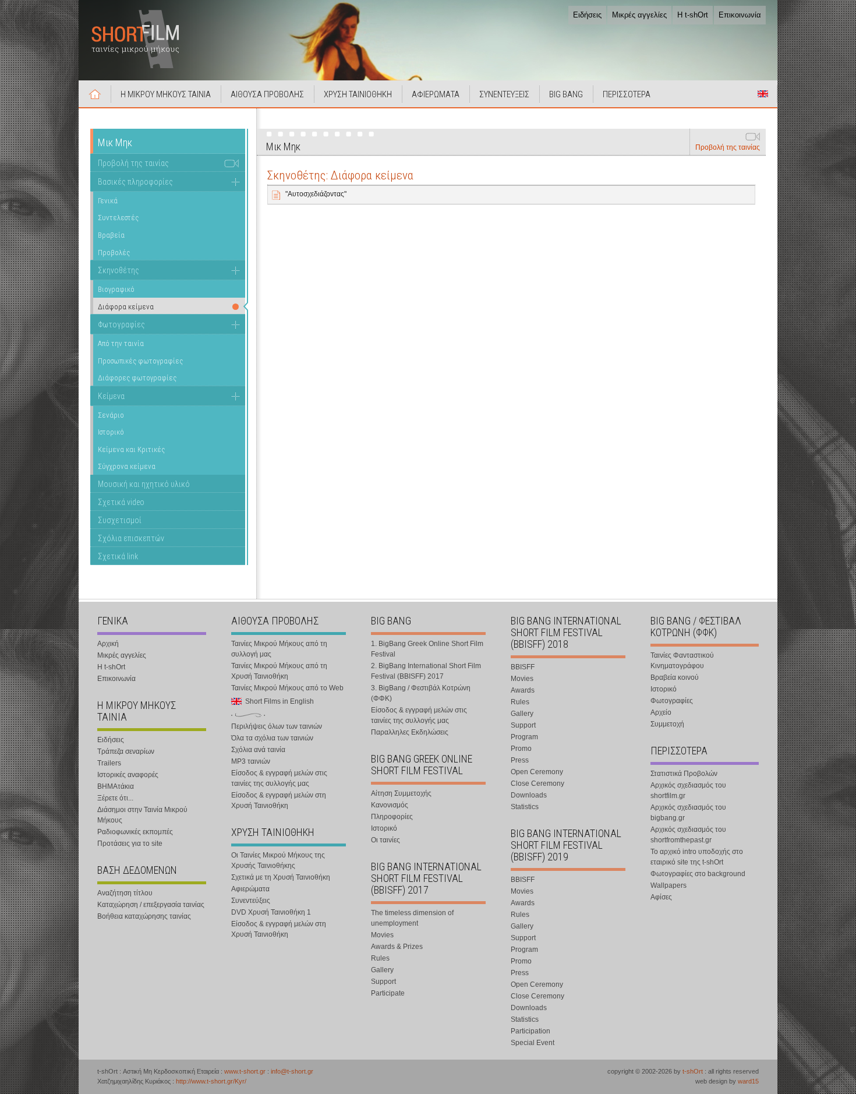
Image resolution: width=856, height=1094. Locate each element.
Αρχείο (660, 712)
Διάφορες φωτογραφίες (137, 377)
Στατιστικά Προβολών (683, 774)
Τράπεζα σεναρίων (125, 751)
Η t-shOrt (692, 14)
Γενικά (108, 200)
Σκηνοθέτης (118, 270)
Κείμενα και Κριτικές (131, 449)
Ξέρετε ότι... (115, 798)
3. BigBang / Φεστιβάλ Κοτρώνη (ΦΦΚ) (421, 693)
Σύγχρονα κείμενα (126, 466)
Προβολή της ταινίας (727, 147)
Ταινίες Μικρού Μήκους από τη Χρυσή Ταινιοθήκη (279, 671)
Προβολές (114, 252)
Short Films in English (762, 93)
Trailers (109, 763)
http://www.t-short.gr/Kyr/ (211, 1081)
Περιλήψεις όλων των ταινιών (276, 726)
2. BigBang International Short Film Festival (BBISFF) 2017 (426, 671)
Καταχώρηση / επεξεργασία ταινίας (150, 905)
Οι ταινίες (385, 840)
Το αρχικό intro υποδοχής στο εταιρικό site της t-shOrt (696, 857)
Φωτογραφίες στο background (697, 874)
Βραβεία (111, 235)
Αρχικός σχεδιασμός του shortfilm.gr (688, 790)
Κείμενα (111, 396)
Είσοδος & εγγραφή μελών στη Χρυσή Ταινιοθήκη (278, 800)
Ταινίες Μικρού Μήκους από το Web (287, 688)
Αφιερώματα (250, 889)
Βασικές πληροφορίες (135, 181)
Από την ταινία (121, 343)
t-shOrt (692, 1071)
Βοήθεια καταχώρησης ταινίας (144, 916)
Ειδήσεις (587, 14)
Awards (523, 690)
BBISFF (523, 667)
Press (520, 760)
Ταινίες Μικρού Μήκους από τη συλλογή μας (279, 649)
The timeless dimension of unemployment (412, 918)
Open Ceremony (537, 772)
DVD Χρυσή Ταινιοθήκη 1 (271, 912)
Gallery (382, 970)
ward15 (748, 1081)
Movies (382, 935)
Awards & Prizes (397, 947)
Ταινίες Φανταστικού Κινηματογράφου (682, 660)
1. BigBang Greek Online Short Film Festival (427, 649)
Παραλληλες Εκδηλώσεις (409, 732)
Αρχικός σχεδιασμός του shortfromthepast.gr (688, 834)
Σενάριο (111, 415)
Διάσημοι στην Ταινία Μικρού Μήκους (142, 815)
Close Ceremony (537, 783)
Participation (530, 1031)
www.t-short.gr (245, 1071)
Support (383, 981)
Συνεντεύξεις (250, 901)
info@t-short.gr (292, 1071)
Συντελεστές (118, 217)
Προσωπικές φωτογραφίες (140, 361)
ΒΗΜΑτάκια (115, 786)
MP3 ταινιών (250, 761)
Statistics (525, 807)
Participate (388, 993)
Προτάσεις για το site (129, 843)
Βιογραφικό (116, 289)
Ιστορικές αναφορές (127, 775)
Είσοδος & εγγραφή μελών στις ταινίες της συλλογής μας (279, 778)
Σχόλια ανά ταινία (258, 750)
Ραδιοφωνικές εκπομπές (135, 832)
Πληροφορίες (392, 817)
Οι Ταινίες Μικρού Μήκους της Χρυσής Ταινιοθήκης (278, 860)
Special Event (532, 1043)
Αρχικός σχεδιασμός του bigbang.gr (688, 812)
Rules (380, 958)
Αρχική (95, 93)
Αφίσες (661, 897)
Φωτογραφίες (121, 324)
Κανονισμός (389, 805)
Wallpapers (668, 885)
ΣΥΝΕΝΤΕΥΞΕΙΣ (504, 94)
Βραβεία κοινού (674, 677)
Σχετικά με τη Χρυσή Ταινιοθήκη (280, 877)
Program (524, 737)
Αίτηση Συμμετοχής (401, 793)
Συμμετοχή (667, 724)
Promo (521, 748)
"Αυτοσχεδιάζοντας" (315, 194)
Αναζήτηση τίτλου (125, 893)
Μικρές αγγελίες (639, 14)
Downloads (529, 795)
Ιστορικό (111, 432)
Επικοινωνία (740, 14)
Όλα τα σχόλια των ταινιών (272, 738)
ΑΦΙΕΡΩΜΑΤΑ (435, 94)
